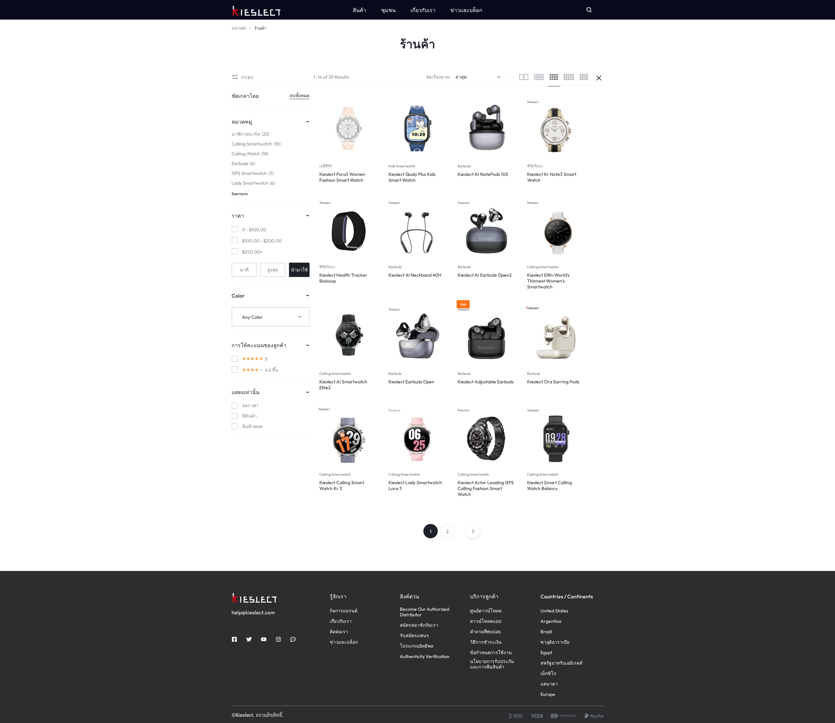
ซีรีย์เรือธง (535, 166)
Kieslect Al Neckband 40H (414, 275)
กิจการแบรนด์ (343, 611)
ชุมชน (388, 10)
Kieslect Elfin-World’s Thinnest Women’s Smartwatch (548, 281)
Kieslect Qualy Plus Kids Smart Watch (411, 177)
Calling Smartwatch (542, 267)
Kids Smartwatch (401, 166)
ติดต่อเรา (339, 632)
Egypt (546, 652)
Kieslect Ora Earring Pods (553, 382)
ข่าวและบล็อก (466, 10)
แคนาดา (549, 684)
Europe (547, 694)
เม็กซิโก (548, 673)
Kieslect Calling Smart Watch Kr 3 (341, 485)
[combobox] (271, 317)
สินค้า (359, 10)
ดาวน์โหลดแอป (485, 621)
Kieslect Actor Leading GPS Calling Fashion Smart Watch (486, 488)
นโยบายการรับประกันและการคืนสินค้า (492, 664)
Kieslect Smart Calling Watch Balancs (549, 485)
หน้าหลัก (239, 28)
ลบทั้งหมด (300, 96)
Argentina (550, 621)
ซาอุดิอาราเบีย (554, 642)
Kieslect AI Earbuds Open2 (485, 275)
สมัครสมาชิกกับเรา (419, 625)
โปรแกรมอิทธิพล (416, 646)
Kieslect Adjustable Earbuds (486, 382)
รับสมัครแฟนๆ (414, 635)
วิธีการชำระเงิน (486, 642)
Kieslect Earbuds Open (411, 382)
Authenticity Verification (424, 656)
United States (554, 611)
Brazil (546, 632)
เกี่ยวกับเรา (423, 10)
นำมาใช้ (299, 270)
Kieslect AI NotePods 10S (483, 174)
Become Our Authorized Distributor (424, 612)
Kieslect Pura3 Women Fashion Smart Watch (342, 177)
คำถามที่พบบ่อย (485, 632)
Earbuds (464, 166)
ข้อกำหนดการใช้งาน (491, 652)
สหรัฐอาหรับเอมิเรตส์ (561, 663)
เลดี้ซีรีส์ (325, 166)
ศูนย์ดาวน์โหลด (486, 611)
